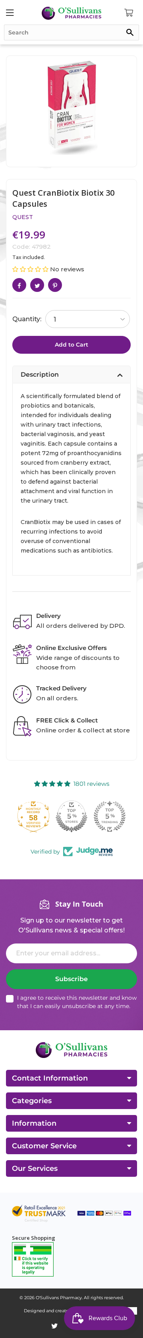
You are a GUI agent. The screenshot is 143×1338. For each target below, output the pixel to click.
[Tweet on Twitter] (37, 285)
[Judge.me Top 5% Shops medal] (71, 816)
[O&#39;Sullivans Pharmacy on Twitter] (54, 1326)
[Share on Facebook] (19, 285)
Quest (22, 217)
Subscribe (71, 979)
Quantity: (26, 319)
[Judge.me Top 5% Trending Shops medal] (110, 816)
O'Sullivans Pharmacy (59, 1297)
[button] (31, 269)
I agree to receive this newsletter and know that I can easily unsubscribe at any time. (77, 1002)
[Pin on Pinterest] (55, 285)
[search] (71, 32)
